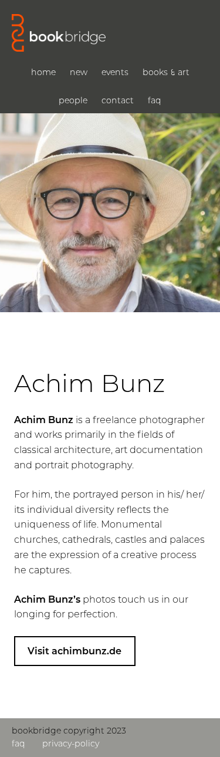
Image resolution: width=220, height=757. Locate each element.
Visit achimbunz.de (74, 651)
